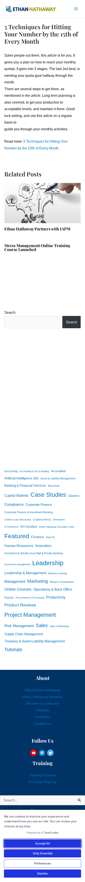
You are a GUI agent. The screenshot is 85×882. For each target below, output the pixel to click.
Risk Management (19, 626)
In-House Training (42, 782)
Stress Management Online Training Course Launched (37, 247)
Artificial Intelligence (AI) (21, 478)
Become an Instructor (42, 703)
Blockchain (54, 485)
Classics (73, 495)
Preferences (42, 863)
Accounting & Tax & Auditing (34, 471)
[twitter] (51, 752)
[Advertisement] (42, 398)
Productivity (56, 597)
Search (9, 312)
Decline (42, 873)
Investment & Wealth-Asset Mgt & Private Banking (33, 553)
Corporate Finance (39, 504)
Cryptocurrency (42, 519)
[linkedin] (42, 752)
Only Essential (42, 853)
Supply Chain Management (23, 634)
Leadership (47, 562)
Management (14, 581)
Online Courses (17, 589)
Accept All (42, 843)
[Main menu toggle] (76, 9)
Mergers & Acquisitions (62, 582)
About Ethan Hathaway (42, 690)
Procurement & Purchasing (30, 597)
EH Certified (28, 526)
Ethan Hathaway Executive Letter (56, 526)
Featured (16, 536)
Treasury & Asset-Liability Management (34, 641)
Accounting (11, 471)
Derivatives (59, 519)
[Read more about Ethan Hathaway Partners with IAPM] (42, 203)
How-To (50, 537)
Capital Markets (16, 495)
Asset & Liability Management (57, 478)
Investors (42, 717)
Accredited (58, 471)
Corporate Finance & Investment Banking (28, 512)
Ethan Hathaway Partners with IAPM (37, 228)
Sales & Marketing (59, 626)
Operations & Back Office (52, 589)
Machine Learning (57, 573)
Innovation (43, 546)
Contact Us (42, 724)
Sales (42, 625)
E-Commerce (11, 526)
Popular (9, 597)
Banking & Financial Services (25, 485)
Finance (37, 537)
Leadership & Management (25, 573)
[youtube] (34, 752)
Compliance (14, 504)
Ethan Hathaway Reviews (42, 697)
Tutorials (13, 649)
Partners (42, 710)
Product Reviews (20, 605)
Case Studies (48, 494)
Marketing (37, 581)
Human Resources (18, 546)
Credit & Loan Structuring (17, 519)
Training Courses (42, 775)
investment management (17, 564)
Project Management (30, 615)
